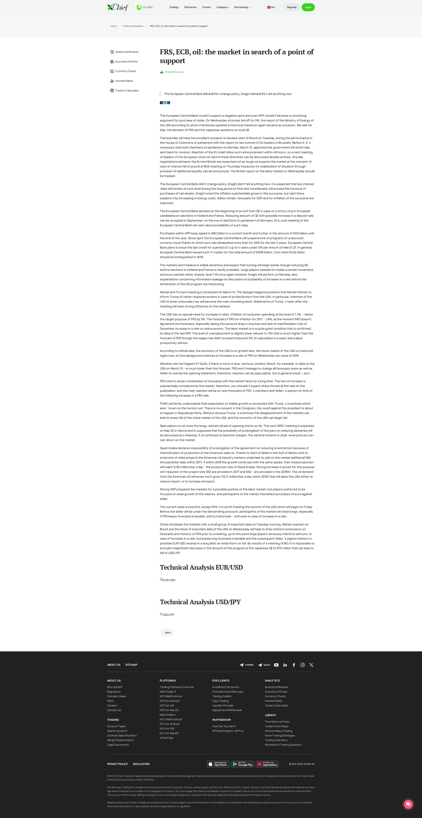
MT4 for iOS (167, 728)
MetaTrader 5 (168, 691)
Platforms (168, 680)
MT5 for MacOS (169, 710)
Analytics (272, 680)
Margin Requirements (120, 740)
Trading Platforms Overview (177, 687)
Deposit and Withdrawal (227, 710)
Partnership (241, 7)
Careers (112, 705)
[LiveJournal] (168, 102)
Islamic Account (117, 731)
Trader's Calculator (127, 90)
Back (168, 632)
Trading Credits (221, 696)
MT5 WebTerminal (171, 696)
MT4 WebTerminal (171, 719)
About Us (114, 665)
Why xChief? (115, 687)
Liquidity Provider (223, 705)
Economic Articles (126, 61)
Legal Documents (118, 744)
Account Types (116, 726)
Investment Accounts (225, 687)
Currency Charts (125, 71)
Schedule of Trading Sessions (283, 744)
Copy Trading (220, 701)
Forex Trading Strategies (280, 735)
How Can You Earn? (224, 726)
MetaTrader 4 (168, 714)
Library (270, 715)
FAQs (110, 701)
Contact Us (114, 710)
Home (113, 26)
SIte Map (131, 665)
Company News (116, 696)
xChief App (166, 738)
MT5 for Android (169, 701)
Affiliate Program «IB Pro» (228, 731)
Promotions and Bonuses (227, 691)
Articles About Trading (278, 731)
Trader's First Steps (276, 726)
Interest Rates (124, 81)
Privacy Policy (117, 764)
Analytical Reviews (133, 26)
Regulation (114, 691)
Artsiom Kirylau (174, 72)
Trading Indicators (276, 740)
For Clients (220, 680)
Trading (113, 720)
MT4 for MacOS (169, 733)
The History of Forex (277, 721)
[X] (161, 102)
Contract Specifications (122, 735)
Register (292, 7)
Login (308, 7)
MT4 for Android (169, 724)
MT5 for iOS (167, 705)
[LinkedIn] (165, 102)
